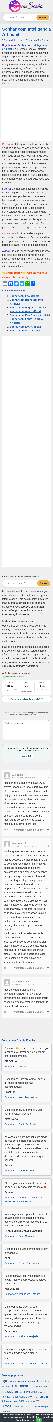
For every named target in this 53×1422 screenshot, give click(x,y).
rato (27, 1406)
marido (9, 1401)
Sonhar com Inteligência (24, 296)
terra (8, 1411)
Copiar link (26, 756)
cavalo (46, 1386)
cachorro (21, 1386)
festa (45, 1392)
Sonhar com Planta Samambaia (22, 1263)
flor (13, 1397)
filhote (8, 1397)
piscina (17, 1406)
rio (31, 1406)
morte (21, 1401)
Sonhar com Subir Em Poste (20, 1124)
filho (3, 1397)
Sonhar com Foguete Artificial (28, 307)
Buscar (42, 17)
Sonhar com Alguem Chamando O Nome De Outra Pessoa (23, 1199)
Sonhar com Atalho (15, 1066)
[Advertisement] (26, 114)
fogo (17, 1397)
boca (3, 1386)
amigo (26, 1381)
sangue (44, 1406)
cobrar (12, 1391)
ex (41, 1392)
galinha (22, 1397)
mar (3, 1400)
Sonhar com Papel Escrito (19, 1170)
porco (23, 1406)
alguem (13, 1381)
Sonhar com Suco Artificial (26, 330)
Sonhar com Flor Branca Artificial (30, 315)
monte (15, 1401)
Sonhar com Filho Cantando (20, 1236)
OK (38, 1420)
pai (31, 1401)
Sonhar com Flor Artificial (25, 311)
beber (40, 1381)
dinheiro (35, 1392)
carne (31, 1386)
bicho (46, 1381)
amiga (20, 1381)
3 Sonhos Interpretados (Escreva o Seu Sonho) (25, 40)
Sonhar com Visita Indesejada (21, 1336)
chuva (3, 1392)
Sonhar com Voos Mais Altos (20, 1097)
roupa (36, 1406)
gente (35, 1397)
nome (27, 1401)
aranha (33, 1381)
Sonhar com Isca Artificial (25, 326)
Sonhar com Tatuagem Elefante (22, 1294)
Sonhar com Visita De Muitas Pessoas (26, 1363)
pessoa (8, 1405)
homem (43, 1396)
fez (49, 1392)
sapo (3, 1411)
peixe (36, 1400)
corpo (21, 1392)
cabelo (10, 1386)
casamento (38, 1386)
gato (29, 1396)
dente (27, 1391)
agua (5, 1381)
